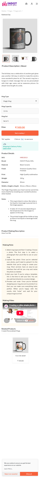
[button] (20, 101)
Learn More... (8, 469)
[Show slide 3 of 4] (24, 58)
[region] (20, 40)
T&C (22, 139)
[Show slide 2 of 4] (15, 58)
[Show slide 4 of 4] (33, 58)
